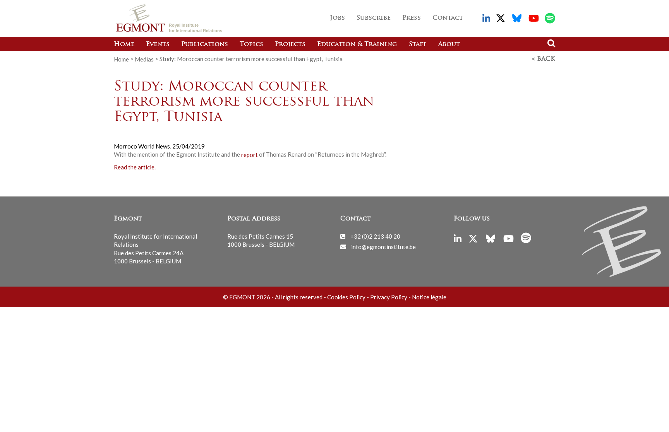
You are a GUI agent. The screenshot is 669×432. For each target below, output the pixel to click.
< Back (543, 59)
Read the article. (135, 166)
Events (158, 44)
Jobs (337, 18)
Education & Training (357, 44)
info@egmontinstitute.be (383, 246)
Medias (144, 58)
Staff (418, 44)
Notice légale (429, 297)
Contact (447, 18)
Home (124, 44)
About (449, 44)
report (249, 154)
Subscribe (374, 18)
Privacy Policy (388, 297)
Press (411, 18)
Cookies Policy (346, 297)
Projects (290, 44)
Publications (204, 44)
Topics (251, 44)
